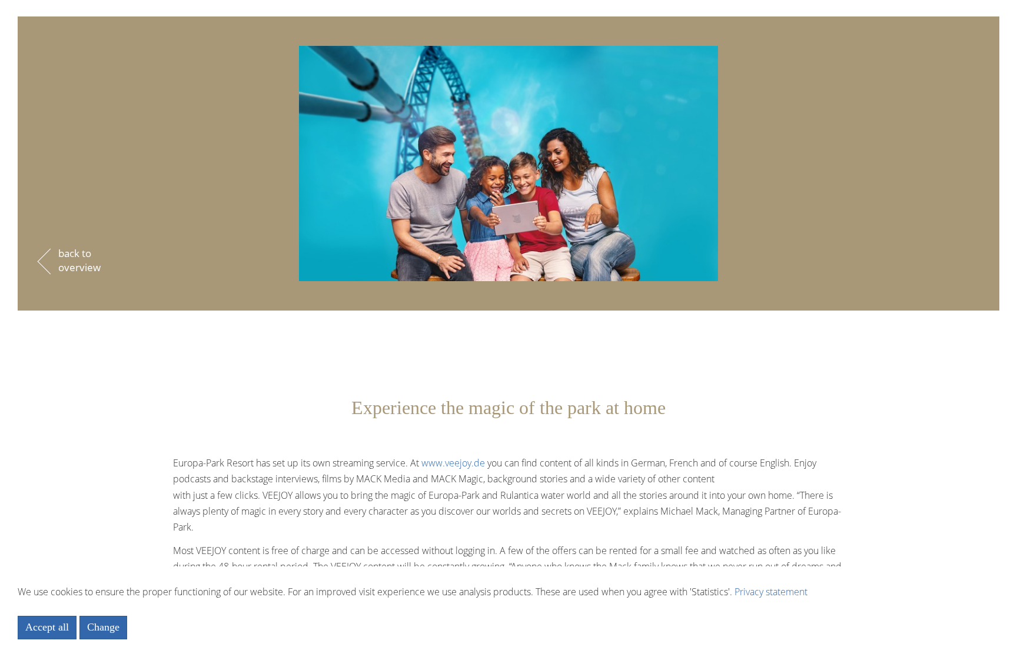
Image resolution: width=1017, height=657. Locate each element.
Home (508, 19)
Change (103, 627)
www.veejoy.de (453, 462)
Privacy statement (770, 591)
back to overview (79, 260)
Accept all (47, 627)
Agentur (508, 51)
